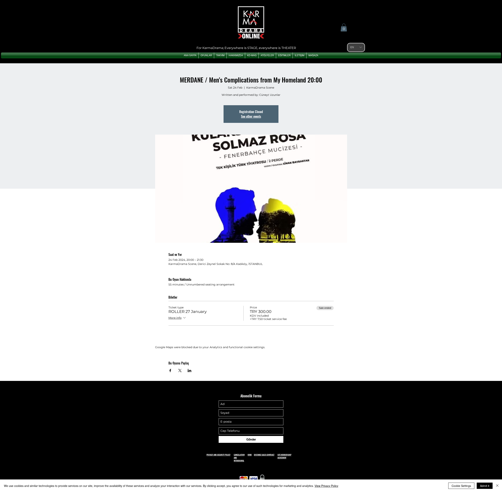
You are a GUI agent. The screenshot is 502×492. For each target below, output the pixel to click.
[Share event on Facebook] (170, 370)
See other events (251, 116)
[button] (343, 28)
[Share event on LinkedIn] (189, 370)
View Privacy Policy (326, 486)
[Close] (497, 486)
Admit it (484, 486)
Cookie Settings (461, 486)
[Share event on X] (180, 370)
